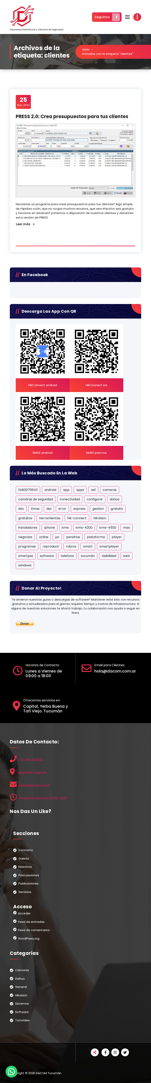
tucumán (88, 556)
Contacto (25, 850)
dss (49, 508)
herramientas (49, 518)
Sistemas (22, 1003)
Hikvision (21, 995)
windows (24, 565)
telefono (67, 556)
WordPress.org (28, 938)
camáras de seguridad (35, 499)
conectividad (70, 499)
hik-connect (77, 518)
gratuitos (25, 518)
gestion (98, 508)
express (79, 508)
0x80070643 (28, 490)
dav (21, 508)
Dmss (35, 508)
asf (93, 490)
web (126, 556)
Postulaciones (28, 875)
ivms (65, 527)
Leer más (23, 224)
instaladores (27, 527)
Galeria (23, 858)
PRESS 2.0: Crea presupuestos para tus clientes (72, 116)
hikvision (99, 518)
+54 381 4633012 (31, 759)
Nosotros (25, 867)
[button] (11, 1071)
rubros (71, 546)
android (50, 490)
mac (126, 527)
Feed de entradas (31, 922)
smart (88, 546)
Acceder (24, 913)
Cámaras (22, 970)
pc (57, 537)
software (47, 556)
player (117, 537)
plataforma (96, 537)
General (21, 987)
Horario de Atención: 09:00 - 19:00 (43, 798)
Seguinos (102, 17)
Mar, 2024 (23, 101)
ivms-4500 (107, 527)
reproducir (51, 546)
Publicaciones (28, 883)
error (62, 508)
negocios (25, 537)
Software (22, 1012)
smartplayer (109, 546)
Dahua (20, 978)
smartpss (25, 556)
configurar (95, 499)
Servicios (24, 892)
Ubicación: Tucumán (32, 772)
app (66, 490)
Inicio (86, 49)
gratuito (117, 508)
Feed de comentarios (34, 930)
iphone (49, 527)
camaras (110, 490)
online (43, 537)
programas (27, 546)
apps (80, 490)
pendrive (73, 537)
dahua (114, 499)
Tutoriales (22, 1020)
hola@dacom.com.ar (34, 785)
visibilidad (109, 556)
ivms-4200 (84, 527)
